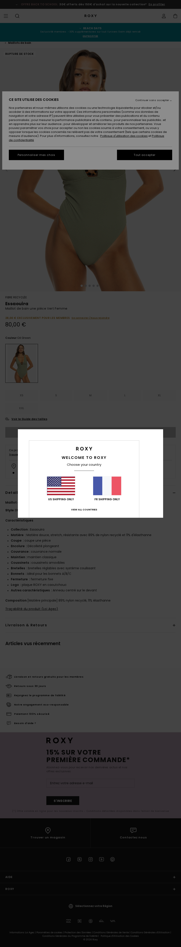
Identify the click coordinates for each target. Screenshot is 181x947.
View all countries (84, 509)
